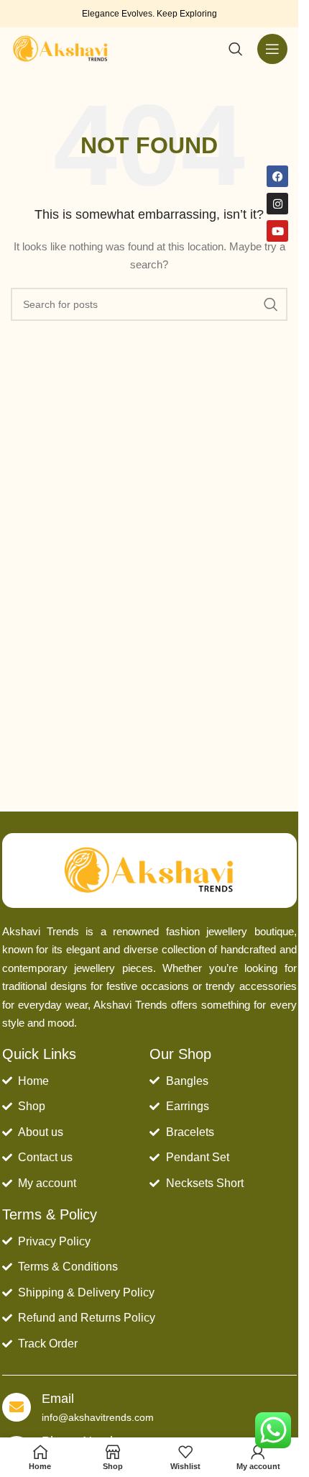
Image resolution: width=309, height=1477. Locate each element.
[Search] (235, 49)
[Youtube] (277, 231)
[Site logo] (60, 48)
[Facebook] (277, 176)
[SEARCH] (270, 304)
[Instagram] (277, 203)
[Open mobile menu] (272, 49)
